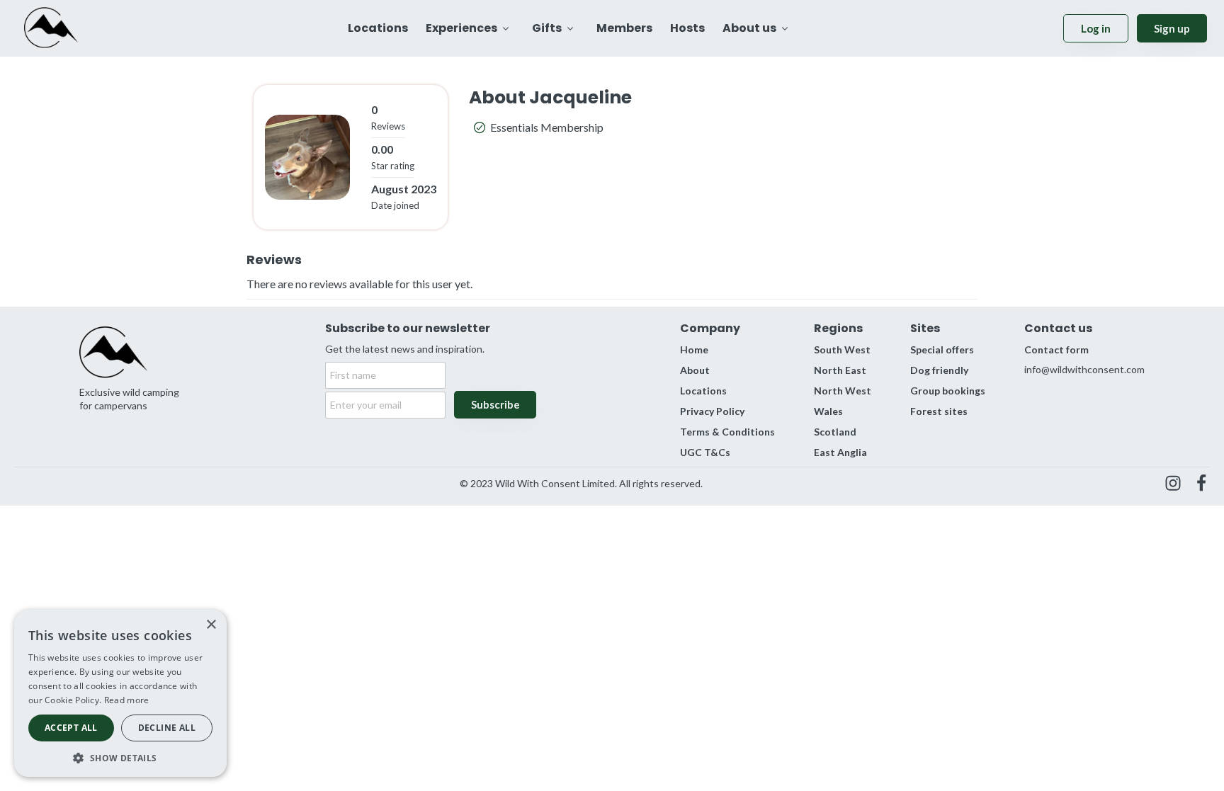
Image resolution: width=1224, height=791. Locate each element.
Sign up (1172, 28)
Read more (126, 700)
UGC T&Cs (705, 452)
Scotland (835, 432)
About (695, 370)
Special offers (942, 349)
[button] (120, 757)
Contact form (1056, 349)
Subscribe (495, 404)
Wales (828, 411)
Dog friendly (939, 370)
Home (694, 349)
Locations (703, 391)
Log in (1096, 28)
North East (840, 370)
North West (842, 391)
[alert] (120, 693)
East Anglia (840, 452)
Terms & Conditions (727, 432)
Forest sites (939, 411)
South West (842, 349)
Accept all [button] (71, 728)
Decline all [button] (167, 728)
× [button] (210, 625)
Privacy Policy (712, 411)
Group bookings (947, 391)
